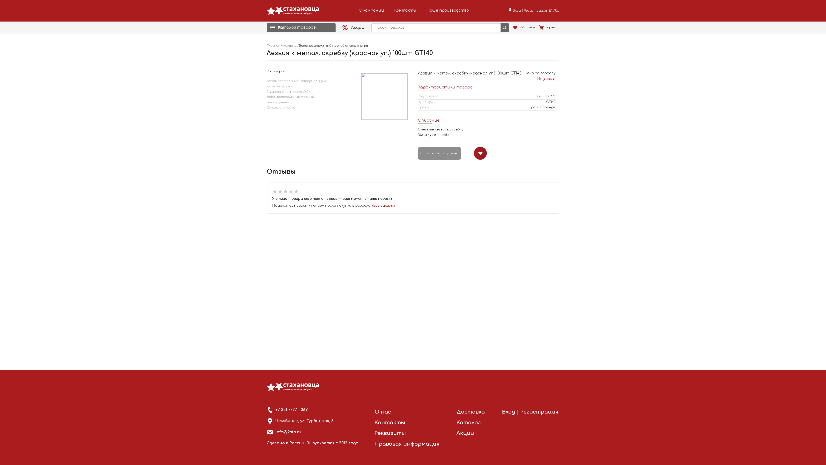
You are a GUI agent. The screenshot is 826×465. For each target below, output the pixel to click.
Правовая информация (406, 444)
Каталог (468, 423)
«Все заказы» (383, 206)
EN (551, 10)
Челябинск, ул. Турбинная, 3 (304, 421)
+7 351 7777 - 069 (291, 410)
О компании (371, 10)
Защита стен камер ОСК (288, 92)
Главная (273, 45)
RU (557, 10)
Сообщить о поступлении (439, 153)
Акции (465, 433)
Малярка (289, 45)
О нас (382, 412)
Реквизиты (390, 433)
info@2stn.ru (288, 432)
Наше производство (448, 10)
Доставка (470, 412)
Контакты (405, 10)
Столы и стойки (281, 108)
